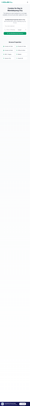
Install (23, 403)
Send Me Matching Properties (16, 33)
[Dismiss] (28, 404)
